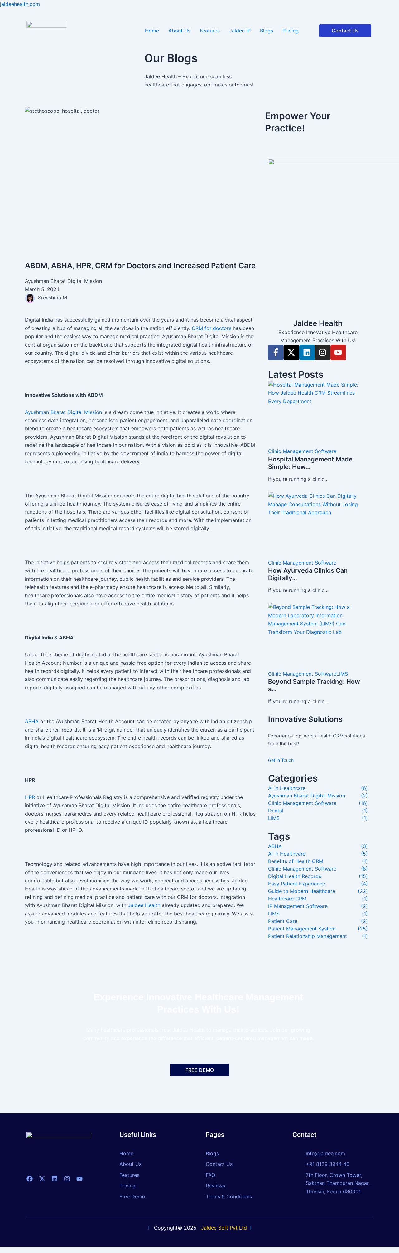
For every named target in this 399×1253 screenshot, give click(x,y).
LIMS (342, 674)
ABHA (32, 721)
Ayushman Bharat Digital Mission (63, 412)
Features (210, 30)
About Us (179, 30)
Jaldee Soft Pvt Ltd (224, 1228)
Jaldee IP (240, 30)
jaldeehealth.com (20, 4)
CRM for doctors (211, 328)
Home (152, 30)
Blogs (266, 30)
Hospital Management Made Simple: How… (310, 463)
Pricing (290, 30)
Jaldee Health (144, 905)
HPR (30, 797)
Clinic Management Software (302, 451)
